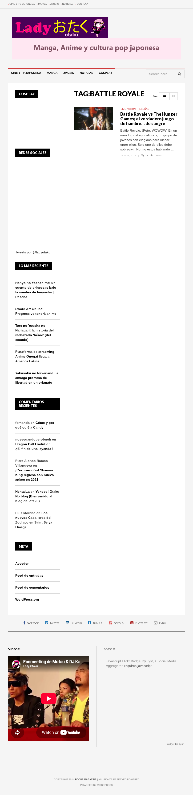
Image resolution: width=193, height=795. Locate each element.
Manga (42, 4)
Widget (170, 744)
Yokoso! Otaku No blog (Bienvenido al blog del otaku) (37, 496)
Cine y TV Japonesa (22, 4)
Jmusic (54, 4)
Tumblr (97, 623)
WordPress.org (27, 599)
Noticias (67, 4)
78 (147, 155)
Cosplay (82, 4)
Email (162, 623)
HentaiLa (22, 491)
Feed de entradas (29, 575)
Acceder (21, 563)
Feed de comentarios (32, 587)
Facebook (32, 623)
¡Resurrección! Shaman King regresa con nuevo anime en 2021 (34, 474)
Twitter (54, 623)
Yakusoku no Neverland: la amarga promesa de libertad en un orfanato (36, 377)
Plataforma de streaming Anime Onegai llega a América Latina (34, 356)
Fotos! (109, 649)
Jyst (150, 661)
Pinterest (141, 623)
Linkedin (76, 623)
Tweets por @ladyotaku (32, 252)
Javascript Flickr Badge (123, 661)
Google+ (118, 623)
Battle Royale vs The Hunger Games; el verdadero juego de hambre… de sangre (148, 118)
